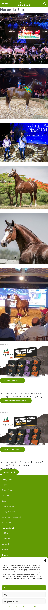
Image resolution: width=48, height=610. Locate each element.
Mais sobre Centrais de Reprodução (14, 400)
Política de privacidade (30, 607)
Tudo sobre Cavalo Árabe (11, 381)
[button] (44, 560)
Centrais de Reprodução (12, 517)
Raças (4, 484)
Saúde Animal (7, 522)
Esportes (5, 495)
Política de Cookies (15, 607)
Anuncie (5, 549)
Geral (4, 501)
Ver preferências (11, 601)
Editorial (5, 544)
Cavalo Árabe (7, 490)
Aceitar (7, 588)
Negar (6, 594)
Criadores (6, 538)
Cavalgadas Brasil (9, 511)
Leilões (5, 533)
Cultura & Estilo (8, 472)
